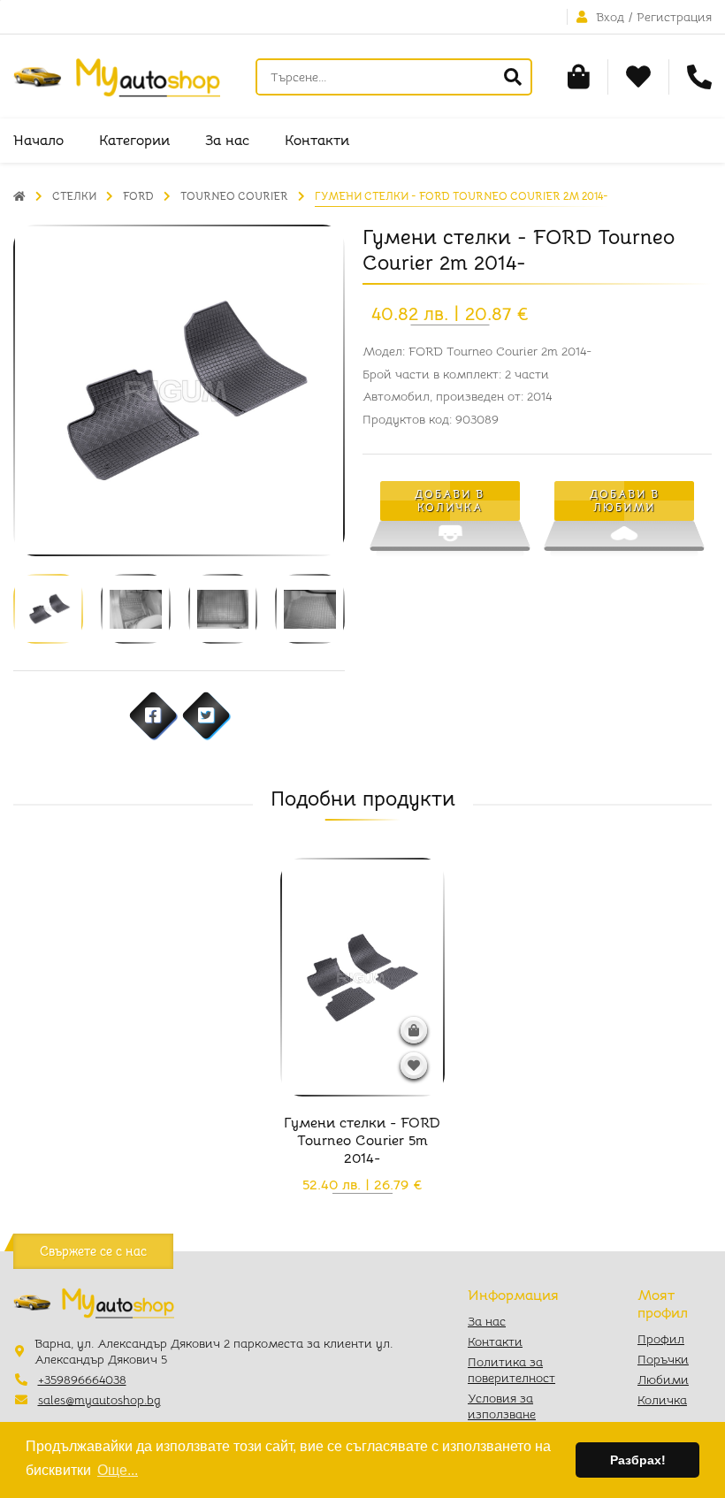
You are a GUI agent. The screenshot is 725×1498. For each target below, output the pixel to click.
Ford (138, 196)
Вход (610, 17)
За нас (227, 140)
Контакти (317, 140)
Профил (660, 1339)
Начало (38, 140)
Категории (134, 140)
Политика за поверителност (511, 1370)
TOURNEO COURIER (234, 196)
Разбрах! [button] (638, 1460)
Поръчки (663, 1359)
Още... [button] (117, 1470)
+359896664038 (82, 1379)
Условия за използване (502, 1406)
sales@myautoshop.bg (99, 1400)
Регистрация (674, 17)
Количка (662, 1400)
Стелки (74, 196)
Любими (663, 1379)
